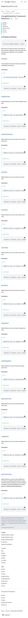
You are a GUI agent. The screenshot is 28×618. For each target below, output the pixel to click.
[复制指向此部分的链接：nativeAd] (8, 59)
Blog (2, 550)
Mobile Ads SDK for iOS (9, 6)
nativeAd (4, 59)
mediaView (5, 436)
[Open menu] (2, 2)
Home (2, 11)
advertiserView (6, 399)
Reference (17, 13)
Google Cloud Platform (6, 602)
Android (3, 569)
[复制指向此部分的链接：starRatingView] (12, 361)
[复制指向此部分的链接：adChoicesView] (13, 474)
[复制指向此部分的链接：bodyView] (9, 210)
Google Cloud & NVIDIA (6, 544)
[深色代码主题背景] (25, 40)
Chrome (3, 571)
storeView (4, 248)
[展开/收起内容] (7, 23)
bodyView (4, 210)
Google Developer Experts (7, 539)
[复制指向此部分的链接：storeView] (9, 248)
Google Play (4, 583)
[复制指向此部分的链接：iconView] (8, 172)
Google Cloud (4, 581)
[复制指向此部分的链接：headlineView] (11, 97)
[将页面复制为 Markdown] (16, 18)
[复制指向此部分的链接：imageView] (10, 323)
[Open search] (22, 2)
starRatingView (6, 361)
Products (8, 11)
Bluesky (3, 553)
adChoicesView (6, 474)
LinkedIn (3, 558)
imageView (5, 323)
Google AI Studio (5, 576)
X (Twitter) (3, 560)
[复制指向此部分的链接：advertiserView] (12, 399)
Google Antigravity (5, 578)
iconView (4, 172)
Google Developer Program (7, 534)
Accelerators (4, 542)
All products (4, 605)
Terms (2, 611)
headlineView (5, 97)
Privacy (7, 611)
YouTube (3, 562)
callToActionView (7, 134)
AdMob (13, 2)
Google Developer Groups (7, 537)
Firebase (3, 574)
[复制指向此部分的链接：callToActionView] (14, 134)
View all (3, 585)
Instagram (3, 555)
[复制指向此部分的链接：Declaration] (9, 70)
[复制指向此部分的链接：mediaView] (10, 437)
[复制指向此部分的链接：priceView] (9, 285)
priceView (4, 285)
